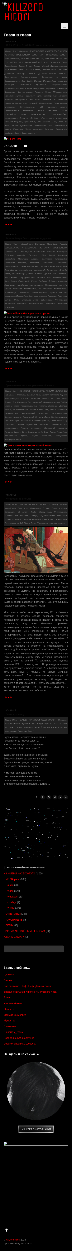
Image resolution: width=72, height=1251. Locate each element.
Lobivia (43, 255)
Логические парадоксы (16, 285)
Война (22, 70)
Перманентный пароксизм (19, 111)
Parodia (63, 244)
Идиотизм (62, 410)
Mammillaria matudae (15, 263)
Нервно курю (21, 103)
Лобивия (43, 281)
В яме (29, 66)
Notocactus (48, 263)
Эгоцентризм (28, 133)
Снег (54, 122)
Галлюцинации (19, 274)
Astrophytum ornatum (44, 251)
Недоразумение (41, 421)
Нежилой (62, 99)
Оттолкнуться (27, 107)
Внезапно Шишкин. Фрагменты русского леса (30, 991)
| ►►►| (8, 224)
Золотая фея (44, 277)
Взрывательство (58, 66)
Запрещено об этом (54, 77)
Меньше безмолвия (15, 1014)
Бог (14, 402)
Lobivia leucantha (58, 255)
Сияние (46, 122)
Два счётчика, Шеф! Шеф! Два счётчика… (28, 986)
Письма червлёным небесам (32, 424)
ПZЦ (41, 107)
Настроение (21, 99)
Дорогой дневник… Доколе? (20, 1043)
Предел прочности (31, 428)
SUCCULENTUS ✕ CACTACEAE (44, 51)
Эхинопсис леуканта (56, 303)
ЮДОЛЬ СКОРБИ (14, 936)
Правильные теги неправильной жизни (30, 385)
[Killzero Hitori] (36, 16)
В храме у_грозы (13, 1032)
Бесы (64, 62)
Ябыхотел (9, 307)
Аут (46, 62)
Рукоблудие (29, 122)
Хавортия (18, 129)
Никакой (33, 103)
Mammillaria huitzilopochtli (54, 259)
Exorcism (32, 255)
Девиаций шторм (26, 73)
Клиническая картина (15, 88)
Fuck (7, 59)
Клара (14, 281)
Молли (8, 289)
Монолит (9, 96)
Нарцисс (8, 99)
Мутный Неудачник (25, 96)
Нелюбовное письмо (18, 498)
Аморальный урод (33, 62)
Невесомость (49, 99)
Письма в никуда (13, 519)
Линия (48, 92)
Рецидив (18, 122)
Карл (7, 281)
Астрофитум (11, 270)
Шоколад (49, 129)
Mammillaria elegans (28, 259)
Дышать (63, 73)
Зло (23, 81)
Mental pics (10, 508)
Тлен (46, 432)
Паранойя (51, 107)
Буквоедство (11, 66)
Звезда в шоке (36, 410)
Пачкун (63, 107)
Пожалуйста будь (15, 114)
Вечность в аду (15, 714)
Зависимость (11, 77)
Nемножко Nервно (29, 266)
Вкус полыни (11, 70)
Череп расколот (34, 129)
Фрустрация (61, 300)
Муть (39, 96)
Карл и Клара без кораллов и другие (28, 238)
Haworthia (23, 51)
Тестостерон (39, 126)
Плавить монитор (47, 111)
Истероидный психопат (55, 81)
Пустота (22, 731)
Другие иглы (50, 274)
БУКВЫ (63, 51)
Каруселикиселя (59, 85)
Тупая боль (61, 432)
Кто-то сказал (25, 92)
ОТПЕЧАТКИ (37, 55)
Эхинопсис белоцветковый (30, 303)
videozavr (12, 896)
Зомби (30, 81)
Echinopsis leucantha (15, 255)
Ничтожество (45, 103)
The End (25, 398)
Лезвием (39, 92)
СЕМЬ (62, 55)
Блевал (8, 402)
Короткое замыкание (56, 88)
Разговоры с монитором (54, 118)
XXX (21, 62)
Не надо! (35, 99)
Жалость (9, 1009)
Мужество (9, 1020)
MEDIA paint (13, 879)
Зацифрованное (12, 81)
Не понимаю (45, 289)
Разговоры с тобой (14, 523)
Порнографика (38, 114)
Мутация (17, 289)
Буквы (21, 66)
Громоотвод (10, 1026)
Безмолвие (55, 62)
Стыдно (14, 126)
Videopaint (35, 398)
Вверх (7, 274)
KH (42, 59)
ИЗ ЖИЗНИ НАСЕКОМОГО (17, 55)
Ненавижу (9, 103)
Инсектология (60, 277)
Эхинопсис (10, 303)
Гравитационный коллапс (54, 70)
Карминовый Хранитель (33, 85)
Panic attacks (56, 59)
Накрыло (63, 96)
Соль (16, 300)
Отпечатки (10, 107)
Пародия (53, 292)
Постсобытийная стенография (31, 296)
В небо (63, 270)
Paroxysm (14, 398)
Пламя (64, 111)
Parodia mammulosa (57, 266)
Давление (9, 73)
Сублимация (26, 126)
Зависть (8, 997)
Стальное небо (30, 300)
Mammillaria (52, 244)
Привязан (24, 118)
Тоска (51, 126)
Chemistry (21, 395)
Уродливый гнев (13, 1003)
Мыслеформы (50, 96)
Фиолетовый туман (16, 436)
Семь (39, 122)
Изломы (37, 81)
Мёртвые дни (60, 92)
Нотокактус (10, 292)
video (10, 890)
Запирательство (29, 77)
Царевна (9, 974)
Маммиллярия (36, 285)
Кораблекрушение (36, 88)
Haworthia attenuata (30, 59)
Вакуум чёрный (41, 66)
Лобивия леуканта (58, 281)
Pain (47, 59)
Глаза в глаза (33, 70)
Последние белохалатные (19, 1037)
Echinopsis (40, 244)
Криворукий (10, 92)
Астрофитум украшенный (32, 270)
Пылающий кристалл (55, 428)
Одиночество (60, 103)
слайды (11, 902)
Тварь (27, 523)
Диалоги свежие (47, 73)
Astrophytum (27, 244)
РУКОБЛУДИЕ (51, 55)
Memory (45, 395)
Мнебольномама (59, 417)
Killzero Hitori (10, 51)
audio (10, 885)
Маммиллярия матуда (56, 285)
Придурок (35, 118)
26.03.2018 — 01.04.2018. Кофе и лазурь (30, 45)
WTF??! (13, 62)
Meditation (34, 263)
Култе (34, 281)
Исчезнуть (10, 85)
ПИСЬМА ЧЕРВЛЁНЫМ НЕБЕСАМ (24, 931)
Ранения (9, 122)
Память (8, 980)
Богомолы (22, 402)
